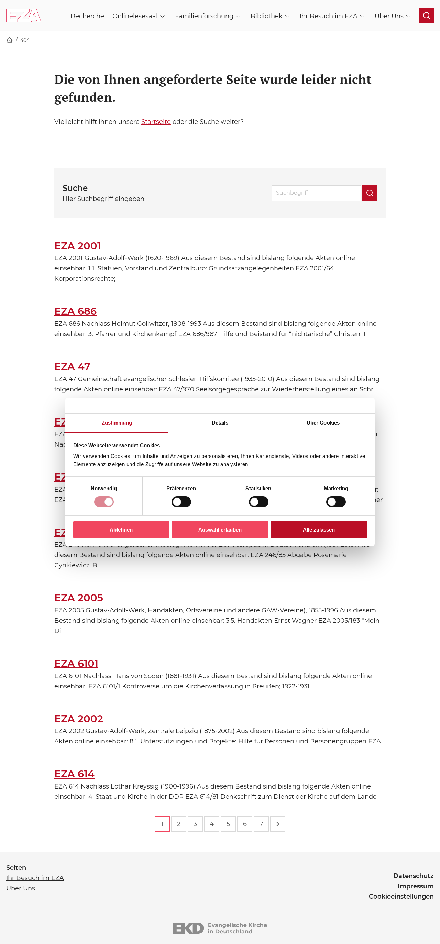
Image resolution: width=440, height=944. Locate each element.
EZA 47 (72, 367)
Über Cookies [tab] (323, 423)
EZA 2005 (78, 598)
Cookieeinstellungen (401, 896)
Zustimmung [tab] (117, 423)
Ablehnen (121, 530)
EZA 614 (74, 774)
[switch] (181, 501)
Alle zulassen (319, 530)
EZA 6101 (76, 663)
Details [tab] (220, 423)
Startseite (156, 122)
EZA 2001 (77, 246)
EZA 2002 (78, 719)
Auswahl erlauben (220, 530)
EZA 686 (75, 311)
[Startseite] (9, 40)
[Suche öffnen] (426, 15)
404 (25, 40)
